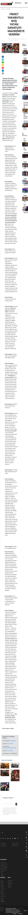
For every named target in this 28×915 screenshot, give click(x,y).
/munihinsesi (13, 740)
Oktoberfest (18, 3)
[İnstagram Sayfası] (6, 838)
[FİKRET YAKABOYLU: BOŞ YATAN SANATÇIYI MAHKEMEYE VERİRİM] (10, 48)
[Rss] (13, 838)
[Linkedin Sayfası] (11, 838)
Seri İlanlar (3, 896)
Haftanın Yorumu (4, 864)
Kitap (2, 873)
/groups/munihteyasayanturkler (9, 747)
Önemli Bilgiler (4, 870)
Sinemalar (3, 894)
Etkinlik (2, 871)
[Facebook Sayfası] (1, 838)
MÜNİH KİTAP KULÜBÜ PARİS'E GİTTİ (25, 199)
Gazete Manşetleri (3, 901)
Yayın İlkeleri (3, 844)
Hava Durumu (2, 881)
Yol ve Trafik (2, 884)
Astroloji (9, 887)
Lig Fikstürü (2, 890)
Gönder (16, 804)
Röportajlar (8, 9)
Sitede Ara (10, 880)
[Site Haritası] (16, 838)
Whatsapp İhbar (15, 844)
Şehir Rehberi (2, 898)
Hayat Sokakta (4, 865)
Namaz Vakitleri (2, 886)
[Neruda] (4, 765)
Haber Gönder (15, 846)
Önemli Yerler (3, 868)
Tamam (20, 913)
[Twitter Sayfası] (4, 838)
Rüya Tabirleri (9, 885)
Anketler (10, 882)
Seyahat (2, 875)
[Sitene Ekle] (18, 838)
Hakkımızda (3, 843)
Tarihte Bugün (2, 893)
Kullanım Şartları (15, 843)
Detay (15, 913)
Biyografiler (10, 883)
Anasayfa (3, 9)
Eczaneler (3, 888)
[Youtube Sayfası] (8, 838)
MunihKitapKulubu (4, 867)
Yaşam (2, 874)
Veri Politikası (3, 846)
